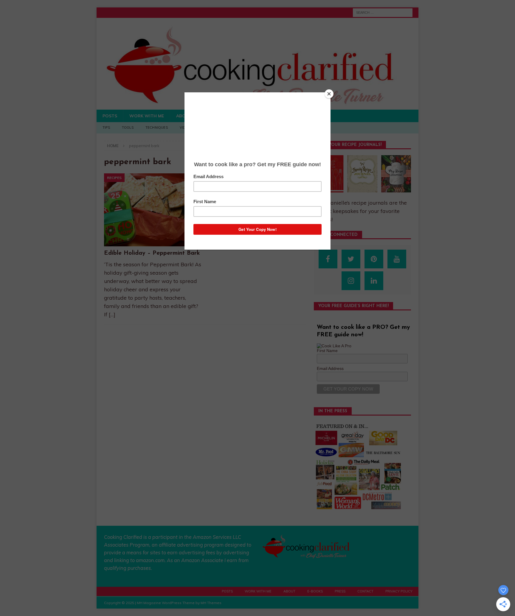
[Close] (329, 93)
